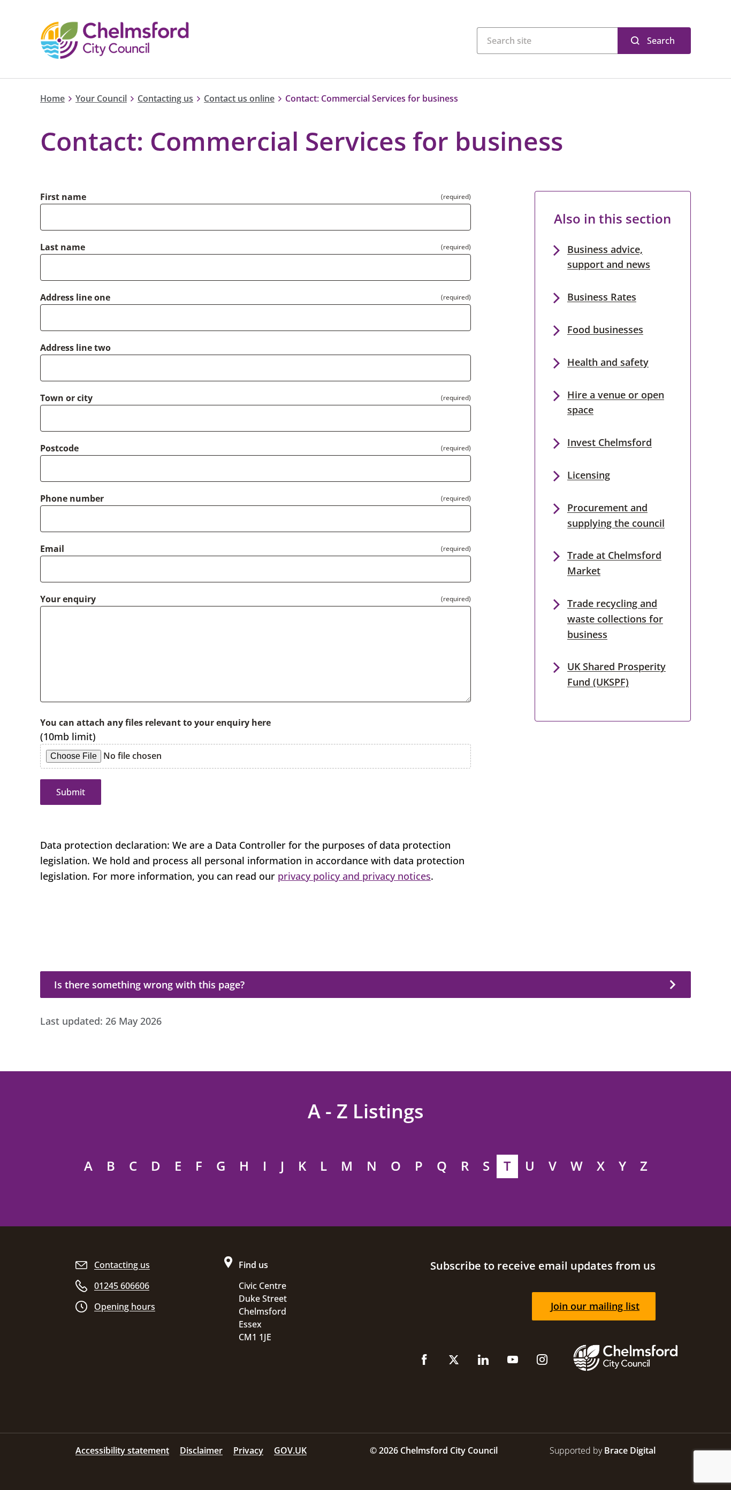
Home (52, 98)
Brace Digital (630, 1450)
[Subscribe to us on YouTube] (512, 1362)
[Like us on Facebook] (424, 1362)
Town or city (66, 398)
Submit (70, 792)
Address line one (75, 297)
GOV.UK (290, 1450)
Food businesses (605, 329)
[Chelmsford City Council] (173, 40)
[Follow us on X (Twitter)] (453, 1362)
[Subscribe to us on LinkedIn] (483, 1362)
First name (63, 197)
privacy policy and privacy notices (354, 876)
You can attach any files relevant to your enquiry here (155, 722)
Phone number (72, 498)
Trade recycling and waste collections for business (615, 619)
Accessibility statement (122, 1450)
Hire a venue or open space (615, 402)
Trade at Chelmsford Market (614, 563)
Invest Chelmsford (609, 442)
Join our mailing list (595, 1306)
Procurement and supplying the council (616, 515)
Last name (62, 247)
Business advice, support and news (608, 257)
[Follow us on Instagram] (542, 1362)
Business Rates (601, 296)
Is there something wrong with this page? (149, 984)
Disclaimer (201, 1450)
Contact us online (239, 98)
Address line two (75, 348)
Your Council (101, 98)
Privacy (248, 1450)
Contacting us (165, 98)
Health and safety (608, 362)
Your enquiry (68, 599)
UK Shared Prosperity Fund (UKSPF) (616, 674)
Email (52, 549)
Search (661, 41)
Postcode (59, 448)
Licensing (588, 474)
